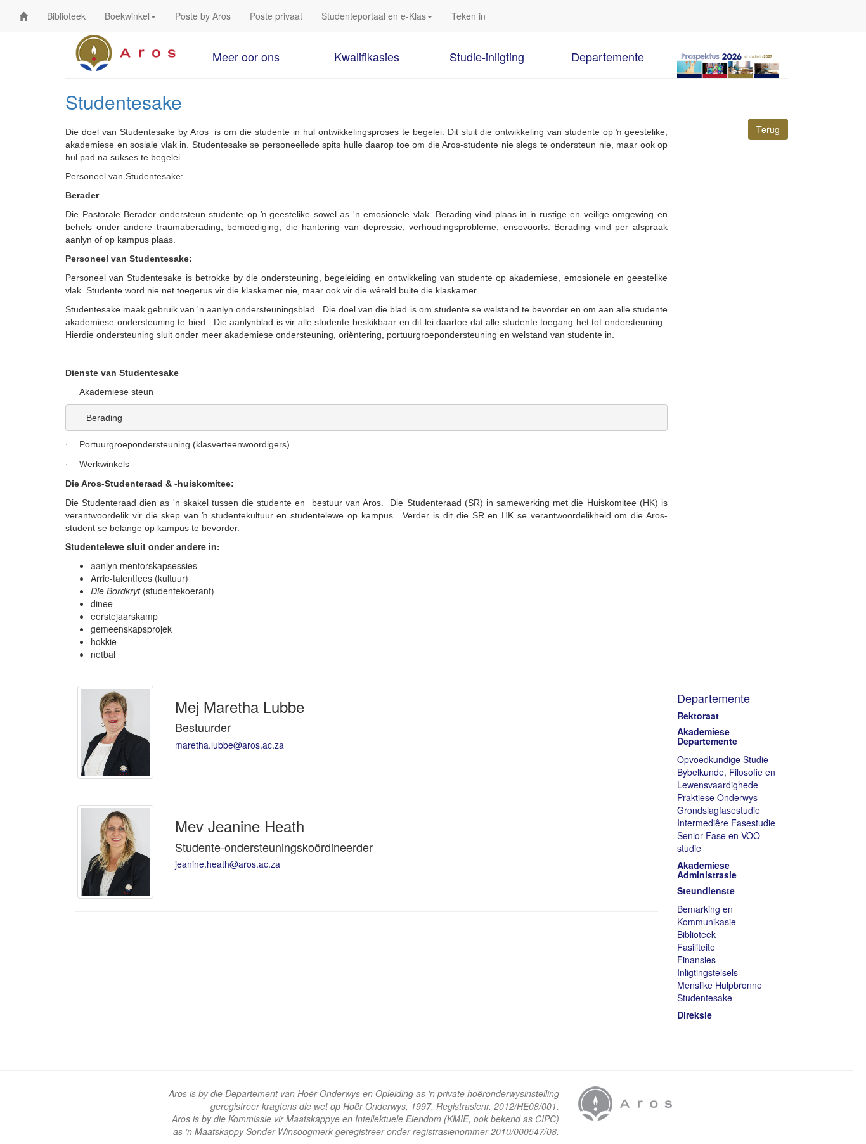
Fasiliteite (696, 947)
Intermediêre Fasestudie (726, 822)
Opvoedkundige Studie (722, 759)
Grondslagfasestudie (718, 810)
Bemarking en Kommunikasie (706, 915)
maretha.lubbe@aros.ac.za (229, 744)
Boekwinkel (127, 16)
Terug (768, 129)
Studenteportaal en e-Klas (373, 16)
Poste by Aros (203, 16)
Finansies (696, 959)
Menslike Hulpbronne (719, 985)
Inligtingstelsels (707, 972)
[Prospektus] (728, 64)
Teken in (468, 16)
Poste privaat (276, 16)
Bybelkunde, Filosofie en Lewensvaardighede (726, 778)
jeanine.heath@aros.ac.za (227, 864)
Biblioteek (66, 16)
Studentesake (704, 997)
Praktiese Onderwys (717, 797)
